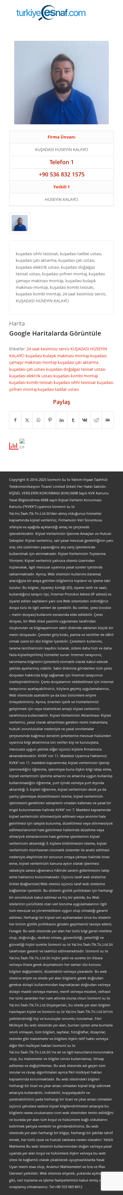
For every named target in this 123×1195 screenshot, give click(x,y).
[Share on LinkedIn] (61, 420)
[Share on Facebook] (15, 420)
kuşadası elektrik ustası (31, 376)
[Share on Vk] (85, 420)
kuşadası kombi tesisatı (31, 382)
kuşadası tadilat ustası (58, 389)
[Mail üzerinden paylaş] (108, 420)
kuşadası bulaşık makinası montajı (58, 355)
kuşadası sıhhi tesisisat (75, 382)
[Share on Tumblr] (73, 420)
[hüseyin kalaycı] (19, 223)
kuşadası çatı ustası (27, 369)
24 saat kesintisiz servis (48, 349)
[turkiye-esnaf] (51, 12)
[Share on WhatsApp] (38, 420)
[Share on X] (27, 420)
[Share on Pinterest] (50, 420)
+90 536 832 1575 (62, 174)
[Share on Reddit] (96, 420)
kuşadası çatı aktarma (78, 362)
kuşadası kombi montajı (75, 376)
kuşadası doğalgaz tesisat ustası (75, 369)
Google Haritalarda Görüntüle (55, 333)
